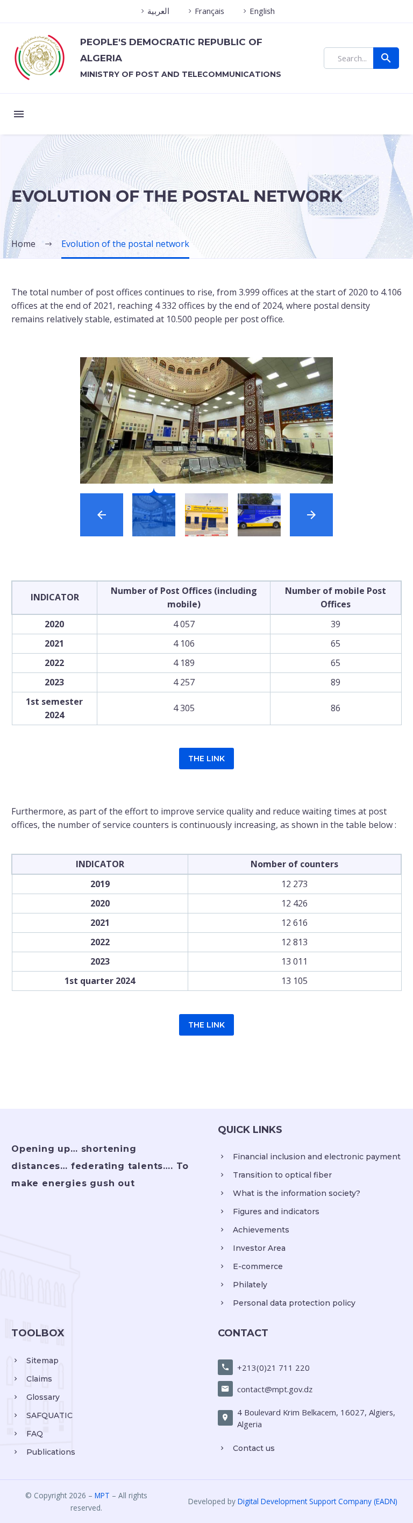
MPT (102, 1495)
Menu (19, 114)
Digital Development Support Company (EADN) (317, 1501)
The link (206, 758)
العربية (158, 10)
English (262, 10)
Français (209, 10)
